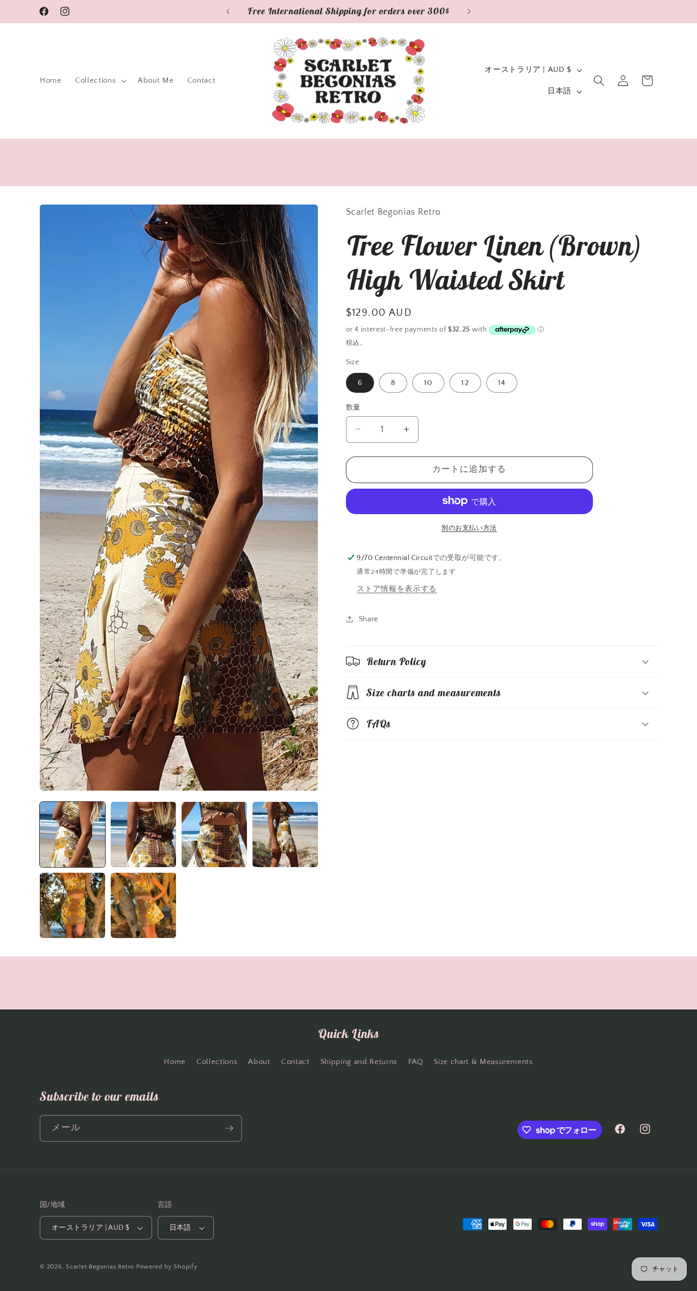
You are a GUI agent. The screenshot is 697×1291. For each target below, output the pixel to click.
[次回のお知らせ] (469, 11)
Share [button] (369, 618)
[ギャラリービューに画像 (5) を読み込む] (72, 905)
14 (502, 382)
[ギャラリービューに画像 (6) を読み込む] (143, 905)
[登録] (229, 1128)
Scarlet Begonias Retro (100, 1266)
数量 (353, 407)
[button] (99, 80)
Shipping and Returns (358, 1061)
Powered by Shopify (166, 1266)
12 (465, 382)
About (259, 1061)
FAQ (415, 1061)
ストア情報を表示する (397, 588)
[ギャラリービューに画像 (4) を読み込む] (285, 834)
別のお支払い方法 (468, 527)
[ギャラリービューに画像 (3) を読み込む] (214, 834)
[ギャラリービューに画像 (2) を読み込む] (143, 834)
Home (175, 1061)
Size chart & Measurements (483, 1061)
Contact (295, 1061)
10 (428, 382)
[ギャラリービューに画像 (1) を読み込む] (72, 834)
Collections (216, 1061)
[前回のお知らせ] (228, 11)
